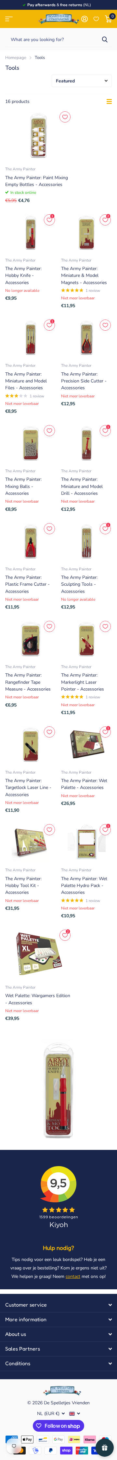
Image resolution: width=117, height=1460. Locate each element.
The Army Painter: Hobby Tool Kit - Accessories (23, 886)
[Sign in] (84, 19)
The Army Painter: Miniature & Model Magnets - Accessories (84, 275)
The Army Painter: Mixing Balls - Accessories (23, 486)
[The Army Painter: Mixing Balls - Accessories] (30, 443)
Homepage (15, 58)
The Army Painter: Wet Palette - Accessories (84, 784)
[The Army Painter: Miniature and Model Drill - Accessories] (86, 443)
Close (58, 1305)
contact (73, 1276)
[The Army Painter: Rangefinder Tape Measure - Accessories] (30, 639)
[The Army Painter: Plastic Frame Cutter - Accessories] (30, 541)
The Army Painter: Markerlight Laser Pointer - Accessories (82, 682)
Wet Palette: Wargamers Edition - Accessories (37, 999)
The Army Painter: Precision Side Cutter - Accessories (84, 381)
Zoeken (105, 39)
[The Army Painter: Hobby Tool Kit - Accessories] (30, 842)
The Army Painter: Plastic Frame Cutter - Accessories (27, 584)
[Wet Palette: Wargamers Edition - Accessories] (38, 954)
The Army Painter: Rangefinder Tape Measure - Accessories (28, 682)
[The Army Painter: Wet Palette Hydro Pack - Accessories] (86, 842)
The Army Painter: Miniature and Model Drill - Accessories (82, 486)
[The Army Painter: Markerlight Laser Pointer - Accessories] (86, 639)
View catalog (9, 19)
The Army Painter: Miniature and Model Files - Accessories (26, 381)
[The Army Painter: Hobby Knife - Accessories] (30, 232)
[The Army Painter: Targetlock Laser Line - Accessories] (30, 744)
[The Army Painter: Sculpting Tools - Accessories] (86, 541)
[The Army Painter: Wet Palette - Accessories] (86, 744)
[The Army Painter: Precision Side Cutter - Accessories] (86, 338)
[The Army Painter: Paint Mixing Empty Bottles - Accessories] (38, 135)
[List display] (109, 101)
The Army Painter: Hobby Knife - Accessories (23, 275)
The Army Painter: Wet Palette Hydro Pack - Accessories (84, 886)
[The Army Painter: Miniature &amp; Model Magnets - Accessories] (86, 232)
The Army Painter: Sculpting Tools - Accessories (79, 584)
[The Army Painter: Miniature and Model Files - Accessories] (30, 338)
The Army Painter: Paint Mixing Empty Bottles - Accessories (36, 181)
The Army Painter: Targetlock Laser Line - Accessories (28, 788)
